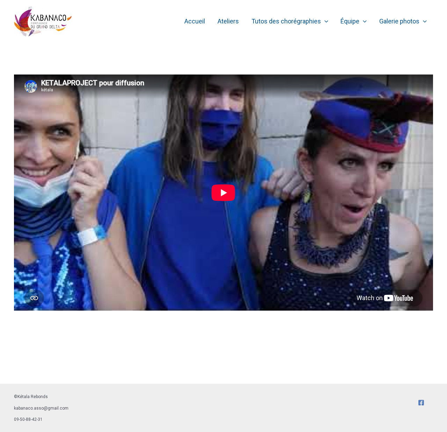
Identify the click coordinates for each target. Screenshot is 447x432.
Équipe (349, 21)
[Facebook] (421, 403)
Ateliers (228, 21)
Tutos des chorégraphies (286, 21)
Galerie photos (399, 21)
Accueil (194, 21)
